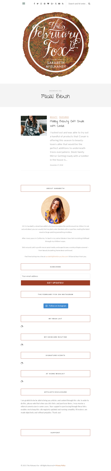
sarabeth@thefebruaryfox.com (57, 256)
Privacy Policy (60, 465)
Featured (64, 117)
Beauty (54, 117)
